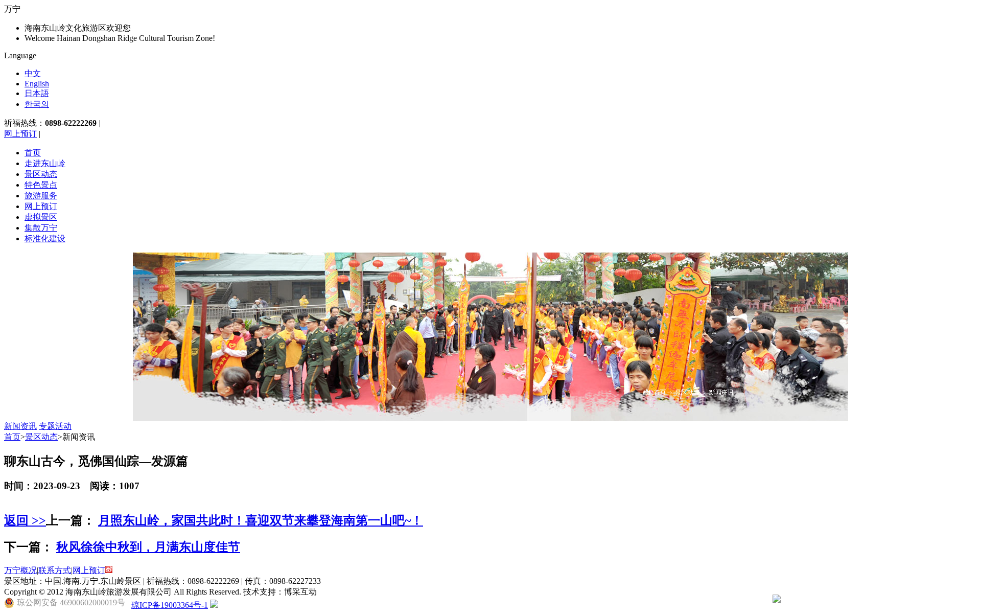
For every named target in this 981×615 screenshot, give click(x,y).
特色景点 (41, 184)
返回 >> (25, 520)
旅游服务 (41, 195)
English (37, 83)
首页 (33, 152)
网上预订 (20, 133)
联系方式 (54, 570)
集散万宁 (41, 227)
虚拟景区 (41, 217)
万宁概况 (20, 570)
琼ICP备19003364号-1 (169, 605)
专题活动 (55, 426)
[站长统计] (214, 605)
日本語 (37, 93)
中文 (33, 73)
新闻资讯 (20, 426)
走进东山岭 (45, 163)
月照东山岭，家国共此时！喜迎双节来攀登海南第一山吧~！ (260, 520)
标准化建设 (45, 238)
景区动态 (41, 174)
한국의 (37, 104)
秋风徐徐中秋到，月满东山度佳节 (148, 547)
